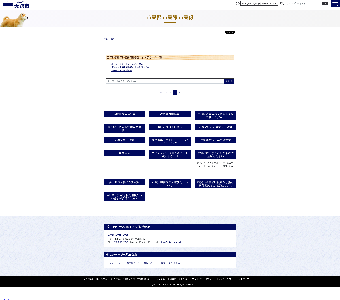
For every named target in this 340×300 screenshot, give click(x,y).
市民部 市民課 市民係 (169, 263)
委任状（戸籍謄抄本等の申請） (124, 128)
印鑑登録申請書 (124, 140)
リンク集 (160, 279)
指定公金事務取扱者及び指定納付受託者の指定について (215, 184)
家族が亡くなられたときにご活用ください (215, 154)
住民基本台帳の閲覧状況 (124, 182)
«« (161, 92)
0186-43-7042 (121, 242)
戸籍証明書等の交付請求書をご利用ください (215, 115)
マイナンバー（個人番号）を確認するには (170, 154)
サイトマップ (242, 279)
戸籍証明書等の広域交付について (170, 184)
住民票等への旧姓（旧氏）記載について (170, 141)
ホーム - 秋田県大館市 (129, 263)
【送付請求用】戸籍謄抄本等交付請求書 (130, 67)
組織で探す (149, 263)
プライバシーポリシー (202, 279)
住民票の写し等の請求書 (215, 140)
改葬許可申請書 (170, 114)
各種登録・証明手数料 (121, 70)
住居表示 (124, 153)
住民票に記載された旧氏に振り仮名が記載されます (124, 197)
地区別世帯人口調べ (169, 127)
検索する (229, 81)
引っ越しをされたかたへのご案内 (127, 64)
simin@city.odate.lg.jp (171, 242)
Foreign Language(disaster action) (259, 3)
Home (111, 263)
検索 (325, 3)
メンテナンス (224, 279)
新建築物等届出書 (124, 114)
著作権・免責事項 (178, 279)
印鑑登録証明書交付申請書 (215, 127)
